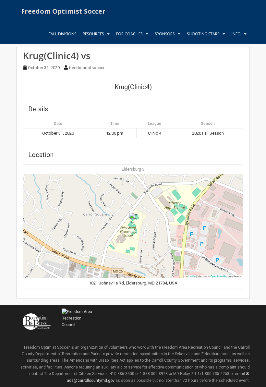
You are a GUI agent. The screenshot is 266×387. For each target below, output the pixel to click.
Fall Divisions (62, 34)
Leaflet (192, 276)
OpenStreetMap (219, 276)
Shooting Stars (203, 34)
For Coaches (129, 34)
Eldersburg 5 (133, 169)
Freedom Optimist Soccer (63, 11)
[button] (133, 219)
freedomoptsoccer (86, 67)
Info (236, 34)
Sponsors (165, 34)
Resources (93, 34)
